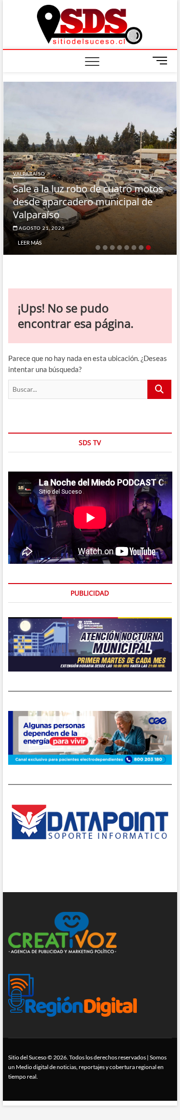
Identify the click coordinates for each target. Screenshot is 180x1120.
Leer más (30, 242)
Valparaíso (29, 173)
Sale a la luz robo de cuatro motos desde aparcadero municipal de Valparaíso (88, 201)
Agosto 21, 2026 (41, 228)
